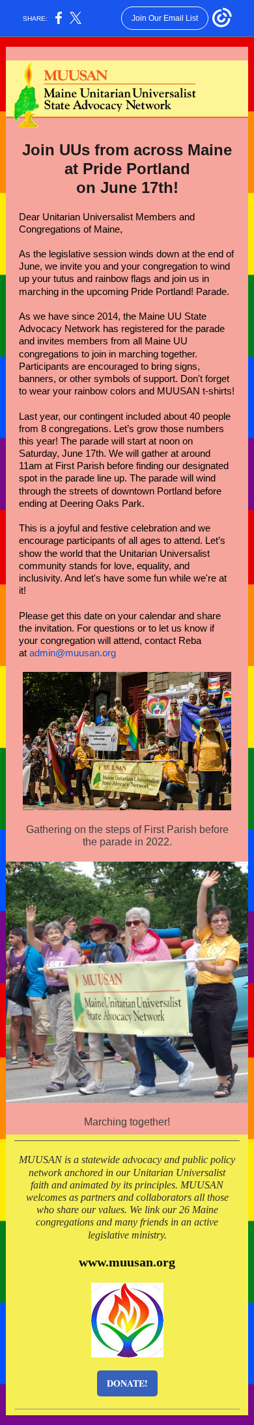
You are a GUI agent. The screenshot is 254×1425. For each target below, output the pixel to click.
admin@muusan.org (72, 652)
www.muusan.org (127, 1262)
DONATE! (127, 1383)
